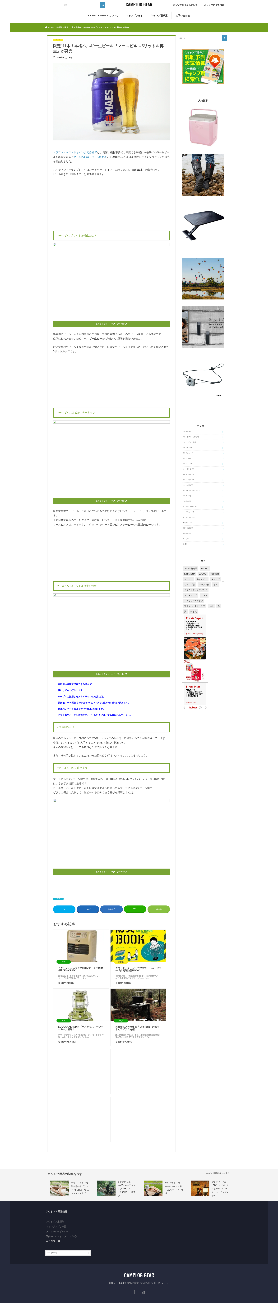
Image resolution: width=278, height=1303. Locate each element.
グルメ (187, 496)
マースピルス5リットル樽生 (89, 157)
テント (204, 595)
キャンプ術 (188, 485)
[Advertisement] (111, 202)
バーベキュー (188, 512)
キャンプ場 (188, 474)
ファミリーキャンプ (193, 601)
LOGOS (202, 574)
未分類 (58, 899)
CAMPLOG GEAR (137, 1283)
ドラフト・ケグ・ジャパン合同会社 (73, 152)
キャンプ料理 (188, 480)
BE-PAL (205, 568)
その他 (187, 501)
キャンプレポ (188, 469)
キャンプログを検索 (214, 5)
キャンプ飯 (204, 584)
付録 (211, 606)
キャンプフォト (134, 15)
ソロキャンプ (190, 595)
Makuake (214, 574)
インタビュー (188, 453)
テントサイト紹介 (189, 506)
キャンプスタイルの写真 (185, 5)
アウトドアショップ (191, 437)
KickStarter (189, 574)
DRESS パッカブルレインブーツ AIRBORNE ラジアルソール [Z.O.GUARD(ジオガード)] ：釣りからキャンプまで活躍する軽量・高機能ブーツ (203, 200)
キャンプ (187, 463)
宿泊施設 (187, 523)
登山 (186, 539)
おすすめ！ (202, 579)
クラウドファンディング (192, 490)
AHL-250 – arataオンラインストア (193, 398)
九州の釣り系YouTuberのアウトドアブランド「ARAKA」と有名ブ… (127, 1189)
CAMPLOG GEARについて (103, 15)
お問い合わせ (183, 15)
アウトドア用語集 (55, 1221)
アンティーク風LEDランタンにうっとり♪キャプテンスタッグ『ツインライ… (221, 1189)
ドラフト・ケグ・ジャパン (113, 324)
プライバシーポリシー (57, 1231)
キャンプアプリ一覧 (56, 1226)
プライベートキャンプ (194, 606)
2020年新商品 (190, 568)
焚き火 (193, 611)
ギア (187, 458)
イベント (187, 447)
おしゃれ (188, 579)
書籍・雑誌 (188, 528)
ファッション (189, 517)
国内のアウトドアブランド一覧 (62, 1236)
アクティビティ (189, 442)
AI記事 (187, 431)
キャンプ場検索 (159, 15)
